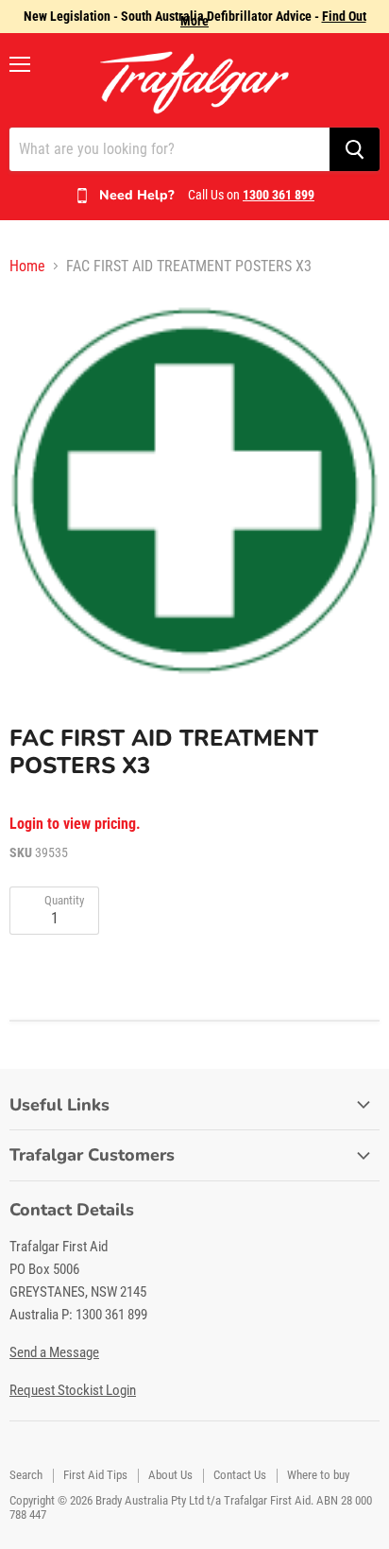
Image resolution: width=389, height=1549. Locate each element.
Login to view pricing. (75, 824)
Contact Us (239, 1475)
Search (25, 1475)
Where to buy (318, 1475)
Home (27, 266)
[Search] (355, 149)
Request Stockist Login (72, 1390)
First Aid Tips (95, 1475)
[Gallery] (194, 488)
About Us (170, 1475)
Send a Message (54, 1352)
